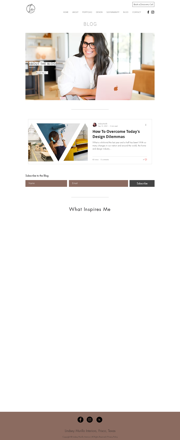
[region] (90, 66)
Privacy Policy (112, 437)
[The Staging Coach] (148, 12)
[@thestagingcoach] (153, 12)
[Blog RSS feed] (99, 420)
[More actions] (146, 124)
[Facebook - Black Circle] (80, 420)
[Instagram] (90, 420)
